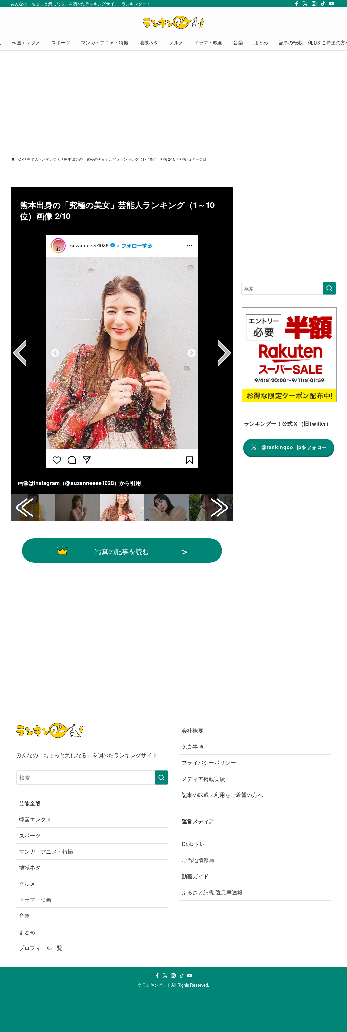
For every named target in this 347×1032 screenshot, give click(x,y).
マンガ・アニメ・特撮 (46, 851)
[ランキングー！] (173, 22)
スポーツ (30, 835)
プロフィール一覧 (40, 948)
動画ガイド (195, 876)
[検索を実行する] (329, 288)
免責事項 (192, 746)
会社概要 (192, 730)
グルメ (27, 883)
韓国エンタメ (35, 819)
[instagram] (314, 3)
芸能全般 (30, 803)
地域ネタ (30, 867)
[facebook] (296, 3)
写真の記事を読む (122, 551)
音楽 (24, 915)
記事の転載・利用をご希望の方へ (222, 795)
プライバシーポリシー (209, 762)
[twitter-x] (305, 3)
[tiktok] (323, 3)
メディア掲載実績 (203, 779)
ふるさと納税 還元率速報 (212, 892)
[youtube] (331, 3)
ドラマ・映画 (35, 899)
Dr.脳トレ (193, 844)
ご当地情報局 (198, 860)
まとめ (27, 932)
